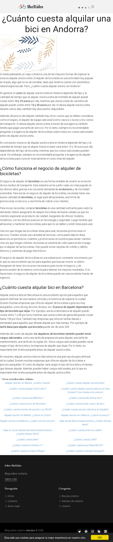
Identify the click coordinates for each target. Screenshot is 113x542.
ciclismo (65, 506)
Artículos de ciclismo (72, 501)
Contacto (12, 501)
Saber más (11, 479)
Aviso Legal (13, 506)
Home (10, 496)
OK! (100, 537)
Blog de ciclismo (70, 496)
